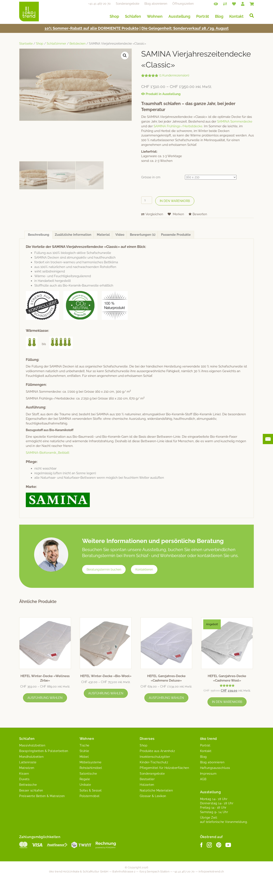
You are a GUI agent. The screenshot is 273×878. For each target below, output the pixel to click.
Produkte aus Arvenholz (157, 751)
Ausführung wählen (45, 697)
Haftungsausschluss (215, 768)
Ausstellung (179, 16)
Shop (114, 16)
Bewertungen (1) (142, 235)
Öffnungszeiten (183, 3)
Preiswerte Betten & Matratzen (42, 796)
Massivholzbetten (32, 745)
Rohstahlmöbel (91, 768)
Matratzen (26, 768)
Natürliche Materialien (156, 790)
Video (119, 235)
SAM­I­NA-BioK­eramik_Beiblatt (47, 453)
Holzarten (147, 784)
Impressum (208, 773)
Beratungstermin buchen (104, 569)
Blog (219, 16)
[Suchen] (250, 15)
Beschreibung (38, 235)
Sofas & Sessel (91, 790)
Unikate (85, 784)
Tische (84, 745)
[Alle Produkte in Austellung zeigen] (216, 3)
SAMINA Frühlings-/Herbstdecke (178, 126)
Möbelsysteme (91, 762)
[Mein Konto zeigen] (243, 3)
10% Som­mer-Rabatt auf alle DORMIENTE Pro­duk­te (92, 28)
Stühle (84, 751)
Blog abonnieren (155, 3)
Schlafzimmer (56, 43)
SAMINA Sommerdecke (234, 121)
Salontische (88, 773)
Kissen (24, 773)
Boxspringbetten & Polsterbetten (43, 751)
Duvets (24, 779)
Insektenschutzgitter (155, 756)
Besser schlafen (31, 790)
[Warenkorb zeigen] (251, 3)
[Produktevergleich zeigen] (225, 3)
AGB (203, 779)
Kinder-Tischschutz (154, 762)
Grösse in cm (150, 177)
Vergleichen (154, 214)
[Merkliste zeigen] (234, 3)
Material (103, 235)
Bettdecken (78, 43)
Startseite (26, 43)
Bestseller (147, 779)
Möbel (84, 756)
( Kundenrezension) (174, 75)
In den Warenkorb (175, 201)
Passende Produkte (176, 235)
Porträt (202, 16)
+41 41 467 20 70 (99, 3)
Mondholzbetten (31, 756)
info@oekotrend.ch (211, 871)
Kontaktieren (144, 569)
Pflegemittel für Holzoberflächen (164, 768)
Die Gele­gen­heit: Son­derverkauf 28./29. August (185, 28)
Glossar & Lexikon (153, 796)
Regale (85, 779)
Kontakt (236, 16)
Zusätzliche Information (73, 235)
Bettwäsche (28, 784)
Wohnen (155, 16)
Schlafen (133, 16)
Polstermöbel (90, 796)
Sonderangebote (127, 3)
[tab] (39, 235)
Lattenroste (27, 762)
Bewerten (200, 214)
